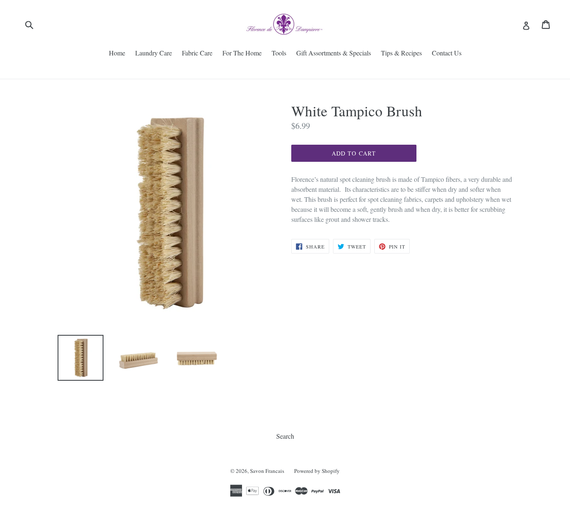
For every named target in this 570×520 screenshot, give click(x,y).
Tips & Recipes (401, 52)
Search (285, 436)
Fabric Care (197, 52)
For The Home (242, 52)
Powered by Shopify (317, 471)
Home (117, 52)
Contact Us (447, 52)
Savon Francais (267, 471)
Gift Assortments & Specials (333, 52)
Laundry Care (153, 52)
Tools (279, 52)
